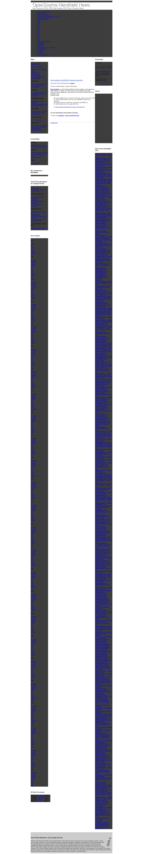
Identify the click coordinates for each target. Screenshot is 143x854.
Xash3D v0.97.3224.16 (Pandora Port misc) (101, 594)
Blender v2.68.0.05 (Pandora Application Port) (103, 591)
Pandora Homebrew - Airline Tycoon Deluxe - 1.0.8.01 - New (103, 476)
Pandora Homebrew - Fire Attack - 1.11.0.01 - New (102, 221)
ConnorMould (41, 797)
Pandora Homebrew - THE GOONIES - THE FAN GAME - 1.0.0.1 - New (102, 253)
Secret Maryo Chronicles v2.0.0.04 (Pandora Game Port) (102, 772)
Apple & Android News (37, 197)
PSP (38, 23)
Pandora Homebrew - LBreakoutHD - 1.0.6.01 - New (103, 355)
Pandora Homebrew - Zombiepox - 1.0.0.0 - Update (103, 173)
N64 (38, 32)
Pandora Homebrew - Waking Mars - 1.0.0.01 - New (103, 294)
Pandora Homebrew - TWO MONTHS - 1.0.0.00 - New (103, 158)
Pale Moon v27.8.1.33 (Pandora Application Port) (102, 643)
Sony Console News (36, 204)
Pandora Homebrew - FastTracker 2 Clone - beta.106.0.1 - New (101, 528)
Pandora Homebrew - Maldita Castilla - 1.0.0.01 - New (103, 398)
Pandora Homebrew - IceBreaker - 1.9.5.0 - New (102, 555)
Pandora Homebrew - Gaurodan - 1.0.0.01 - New (102, 401)
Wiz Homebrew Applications (38, 92)
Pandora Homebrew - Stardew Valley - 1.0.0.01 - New (103, 588)
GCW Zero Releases (36, 120)
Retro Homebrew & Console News (46, 47)
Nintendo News (35, 200)
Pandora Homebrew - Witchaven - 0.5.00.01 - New (103, 496)
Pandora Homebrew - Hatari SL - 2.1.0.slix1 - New (103, 493)
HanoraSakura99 (41, 795)
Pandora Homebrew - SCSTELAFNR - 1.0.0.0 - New (103, 236)
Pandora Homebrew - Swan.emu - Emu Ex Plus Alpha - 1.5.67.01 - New (102, 188)
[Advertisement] (62, 67)
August (33, 243)
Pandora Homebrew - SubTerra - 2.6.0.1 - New (102, 414)
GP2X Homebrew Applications (39, 111)
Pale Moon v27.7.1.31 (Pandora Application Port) (102, 748)
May (32, 248)
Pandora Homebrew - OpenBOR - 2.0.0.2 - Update (103, 784)
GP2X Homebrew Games (37, 112)
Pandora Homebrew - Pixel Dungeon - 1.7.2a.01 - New (102, 520)
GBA (38, 35)
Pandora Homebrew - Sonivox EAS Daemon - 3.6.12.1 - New (103, 179)
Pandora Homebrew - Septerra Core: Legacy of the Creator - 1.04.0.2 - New (103, 436)
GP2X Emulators (35, 114)
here (76, 112)
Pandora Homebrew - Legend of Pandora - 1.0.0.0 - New (103, 432)
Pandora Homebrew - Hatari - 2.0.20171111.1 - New (103, 808)
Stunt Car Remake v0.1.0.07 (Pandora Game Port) (103, 652)
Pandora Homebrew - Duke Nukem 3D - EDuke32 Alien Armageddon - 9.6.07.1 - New (103, 214)
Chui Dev (39, 52)
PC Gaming (40, 50)
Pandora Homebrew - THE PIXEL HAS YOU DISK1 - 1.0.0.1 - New (102, 287)
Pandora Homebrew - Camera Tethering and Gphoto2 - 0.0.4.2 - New (103, 454)
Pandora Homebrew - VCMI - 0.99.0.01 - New (103, 671)
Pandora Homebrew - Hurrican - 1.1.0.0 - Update (102, 763)
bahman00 (40, 799)
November (33, 261)
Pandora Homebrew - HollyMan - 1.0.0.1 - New (102, 417)
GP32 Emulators (35, 87)
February (33, 252)
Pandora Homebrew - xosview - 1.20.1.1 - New (103, 450)
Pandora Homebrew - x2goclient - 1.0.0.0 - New (102, 689)
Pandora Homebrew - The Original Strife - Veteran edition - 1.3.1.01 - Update (102, 665)
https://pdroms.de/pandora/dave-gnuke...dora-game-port (70, 107)
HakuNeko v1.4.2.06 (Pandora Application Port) (103, 741)
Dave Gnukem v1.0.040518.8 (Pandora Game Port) (103, 661)
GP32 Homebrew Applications (39, 84)
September (33, 264)
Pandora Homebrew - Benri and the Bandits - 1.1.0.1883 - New (103, 485)
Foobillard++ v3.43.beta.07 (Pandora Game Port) (102, 658)
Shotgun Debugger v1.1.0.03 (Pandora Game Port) (103, 717)
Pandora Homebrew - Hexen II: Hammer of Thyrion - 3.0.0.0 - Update (103, 489)
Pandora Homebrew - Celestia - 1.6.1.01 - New (103, 674)
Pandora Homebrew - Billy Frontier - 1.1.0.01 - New (102, 191)
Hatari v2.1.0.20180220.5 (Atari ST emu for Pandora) (103, 680)
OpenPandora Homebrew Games (39, 104)
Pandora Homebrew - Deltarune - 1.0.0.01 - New (102, 249)
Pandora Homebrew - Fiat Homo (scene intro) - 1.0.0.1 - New (103, 815)
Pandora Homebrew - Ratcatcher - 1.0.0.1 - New (102, 291)
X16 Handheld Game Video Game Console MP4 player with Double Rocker (102, 532)
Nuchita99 (40, 798)
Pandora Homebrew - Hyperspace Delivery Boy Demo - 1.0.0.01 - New (102, 338)
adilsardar (39, 801)
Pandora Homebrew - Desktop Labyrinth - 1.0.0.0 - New (103, 256)
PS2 (38, 28)
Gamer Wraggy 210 (42, 19)
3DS (38, 29)
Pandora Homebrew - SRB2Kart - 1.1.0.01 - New (102, 390)
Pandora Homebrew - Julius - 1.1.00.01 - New (103, 439)
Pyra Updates (99, 806)
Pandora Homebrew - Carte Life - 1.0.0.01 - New (103, 306)
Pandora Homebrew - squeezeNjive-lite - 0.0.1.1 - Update (102, 617)
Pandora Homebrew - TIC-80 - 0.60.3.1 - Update (103, 760)
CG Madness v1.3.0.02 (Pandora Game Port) (101, 698)
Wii (38, 38)
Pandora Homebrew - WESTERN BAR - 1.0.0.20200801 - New (101, 274)
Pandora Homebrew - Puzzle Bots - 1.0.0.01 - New (103, 577)
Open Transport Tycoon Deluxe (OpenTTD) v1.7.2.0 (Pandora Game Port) (103, 745)
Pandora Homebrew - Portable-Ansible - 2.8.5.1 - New (102, 428)
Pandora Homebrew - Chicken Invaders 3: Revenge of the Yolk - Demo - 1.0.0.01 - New (103, 345)
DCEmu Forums (41, 13)
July (32, 245)
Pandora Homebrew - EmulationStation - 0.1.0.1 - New (102, 584)
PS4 (38, 25)
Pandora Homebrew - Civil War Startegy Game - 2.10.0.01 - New (103, 540)
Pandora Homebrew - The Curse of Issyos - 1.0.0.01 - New (102, 370)
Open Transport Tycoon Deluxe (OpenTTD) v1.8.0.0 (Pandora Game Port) (103, 601)
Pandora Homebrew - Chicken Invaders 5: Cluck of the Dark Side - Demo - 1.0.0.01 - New (103, 309)
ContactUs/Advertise (42, 55)
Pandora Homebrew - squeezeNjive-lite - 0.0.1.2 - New (102, 568)
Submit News (40, 53)
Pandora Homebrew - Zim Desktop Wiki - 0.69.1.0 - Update (102, 424)
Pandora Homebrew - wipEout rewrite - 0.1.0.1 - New (103, 167)
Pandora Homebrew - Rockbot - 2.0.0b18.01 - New (103, 503)
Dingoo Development (36, 130)
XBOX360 (40, 44)
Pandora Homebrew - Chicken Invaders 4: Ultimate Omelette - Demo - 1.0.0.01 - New (103, 321)
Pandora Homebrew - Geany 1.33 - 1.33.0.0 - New (103, 613)
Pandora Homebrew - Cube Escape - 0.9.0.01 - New (103, 790)
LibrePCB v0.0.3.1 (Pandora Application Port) (103, 720)
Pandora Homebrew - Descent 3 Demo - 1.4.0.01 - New (103, 387)
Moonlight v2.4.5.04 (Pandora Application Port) (103, 751)
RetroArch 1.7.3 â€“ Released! (103, 620)
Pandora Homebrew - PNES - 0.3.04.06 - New (103, 457)
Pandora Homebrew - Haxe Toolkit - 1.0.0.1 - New (102, 757)
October (33, 262)
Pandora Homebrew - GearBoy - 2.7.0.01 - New (102, 407)
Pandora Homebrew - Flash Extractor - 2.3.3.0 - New (103, 549)
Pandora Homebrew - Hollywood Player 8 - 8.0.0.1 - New (103, 394)
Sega (38, 20)
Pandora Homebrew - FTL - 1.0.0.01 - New (103, 300)
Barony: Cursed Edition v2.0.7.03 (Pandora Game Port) (102, 702)
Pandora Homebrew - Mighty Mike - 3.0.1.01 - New (103, 194)
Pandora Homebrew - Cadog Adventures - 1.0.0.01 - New (103, 714)
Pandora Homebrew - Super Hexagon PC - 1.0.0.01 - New (103, 297)
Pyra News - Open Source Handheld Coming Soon (102, 823)
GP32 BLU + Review (36, 66)
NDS (38, 31)
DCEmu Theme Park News (44, 17)
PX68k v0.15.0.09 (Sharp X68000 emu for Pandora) (102, 646)
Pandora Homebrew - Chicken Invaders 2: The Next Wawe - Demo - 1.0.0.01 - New (103, 366)
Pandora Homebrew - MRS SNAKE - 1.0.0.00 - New (102, 677)
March (32, 251)
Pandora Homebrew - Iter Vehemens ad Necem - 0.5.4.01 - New (103, 523)
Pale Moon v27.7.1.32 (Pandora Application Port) (102, 734)
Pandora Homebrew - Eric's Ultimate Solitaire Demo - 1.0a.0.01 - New (103, 384)
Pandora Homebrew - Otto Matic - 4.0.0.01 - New (102, 203)
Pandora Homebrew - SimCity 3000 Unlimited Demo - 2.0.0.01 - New (103, 359)
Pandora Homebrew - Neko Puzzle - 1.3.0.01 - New (102, 362)
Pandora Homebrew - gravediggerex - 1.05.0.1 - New (103, 404)
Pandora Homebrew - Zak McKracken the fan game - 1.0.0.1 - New (102, 260)
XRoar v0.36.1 (99, 280)
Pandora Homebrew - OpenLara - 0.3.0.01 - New (102, 536)
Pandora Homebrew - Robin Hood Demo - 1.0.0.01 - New (103, 374)
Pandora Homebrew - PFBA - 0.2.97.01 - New (103, 768)
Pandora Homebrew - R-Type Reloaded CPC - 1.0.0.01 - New (103, 779)
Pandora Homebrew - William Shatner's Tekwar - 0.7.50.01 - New (103, 500)
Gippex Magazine (35, 78)
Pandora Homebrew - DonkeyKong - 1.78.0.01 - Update (102, 232)
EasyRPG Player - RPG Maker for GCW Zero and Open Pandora (102, 827)
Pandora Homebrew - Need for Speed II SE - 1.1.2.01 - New (103, 797)
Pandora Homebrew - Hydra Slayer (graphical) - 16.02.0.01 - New (103, 446)
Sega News (34, 198)
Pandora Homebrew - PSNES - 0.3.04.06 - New (103, 460)
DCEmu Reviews (42, 49)
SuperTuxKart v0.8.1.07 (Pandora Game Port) (102, 640)
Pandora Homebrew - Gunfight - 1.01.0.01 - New (102, 218)
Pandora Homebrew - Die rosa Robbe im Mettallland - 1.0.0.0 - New (103, 283)
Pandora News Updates (101, 803)
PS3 (38, 26)
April (32, 249)
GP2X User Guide (35, 75)
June (32, 246)
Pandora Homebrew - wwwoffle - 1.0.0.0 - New (102, 800)
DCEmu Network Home (43, 11)
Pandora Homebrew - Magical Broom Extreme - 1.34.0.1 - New (103, 480)
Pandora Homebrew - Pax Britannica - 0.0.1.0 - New (102, 561)
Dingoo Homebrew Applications (39, 125)
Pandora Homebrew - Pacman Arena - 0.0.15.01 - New (103, 463)
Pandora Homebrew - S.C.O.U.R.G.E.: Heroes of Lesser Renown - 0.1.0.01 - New (102, 545)
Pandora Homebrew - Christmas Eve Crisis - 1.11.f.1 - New (103, 411)
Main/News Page (35, 64)
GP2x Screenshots (35, 74)
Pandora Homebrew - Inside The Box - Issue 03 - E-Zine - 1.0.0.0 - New (103, 183)
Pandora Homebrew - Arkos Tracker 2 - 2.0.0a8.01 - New (103, 349)
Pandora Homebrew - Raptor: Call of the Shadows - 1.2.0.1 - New (103, 155)
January (33, 253)
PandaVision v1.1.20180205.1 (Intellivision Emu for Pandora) (103, 633)
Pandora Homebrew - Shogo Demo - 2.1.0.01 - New (103, 352)
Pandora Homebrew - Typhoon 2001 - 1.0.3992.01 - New (103, 333)
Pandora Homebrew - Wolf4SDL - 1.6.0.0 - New (102, 754)
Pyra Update (98, 821)
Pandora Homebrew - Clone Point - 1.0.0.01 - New (103, 787)
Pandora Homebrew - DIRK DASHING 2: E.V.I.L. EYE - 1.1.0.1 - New (103, 314)
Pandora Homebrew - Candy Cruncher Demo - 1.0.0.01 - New (103, 329)
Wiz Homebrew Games (37, 94)
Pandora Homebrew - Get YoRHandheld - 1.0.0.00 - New (103, 442)
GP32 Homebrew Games (37, 85)
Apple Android (41, 43)
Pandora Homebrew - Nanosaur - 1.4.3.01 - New (102, 200)
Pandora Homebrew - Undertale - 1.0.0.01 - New (102, 303)
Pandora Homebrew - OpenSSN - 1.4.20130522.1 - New (103, 623)
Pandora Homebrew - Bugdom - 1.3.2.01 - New (103, 197)
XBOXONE (40, 46)
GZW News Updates (101, 804)
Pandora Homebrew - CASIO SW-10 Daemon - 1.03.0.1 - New (103, 210)
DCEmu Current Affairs (43, 14)
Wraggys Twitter (35, 163)
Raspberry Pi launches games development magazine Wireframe (103, 507)
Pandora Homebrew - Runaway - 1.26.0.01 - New (102, 224)
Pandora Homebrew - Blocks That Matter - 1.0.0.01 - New (103, 575)
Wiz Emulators (34, 95)
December (33, 259)
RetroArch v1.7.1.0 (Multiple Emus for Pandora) (103, 637)
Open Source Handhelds (43, 41)
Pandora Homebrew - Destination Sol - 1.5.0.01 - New (102, 512)
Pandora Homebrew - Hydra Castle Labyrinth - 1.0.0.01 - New (103, 794)
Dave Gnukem (54, 89)
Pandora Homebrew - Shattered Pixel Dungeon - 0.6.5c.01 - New (102, 516)
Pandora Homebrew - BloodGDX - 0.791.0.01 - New (103, 610)
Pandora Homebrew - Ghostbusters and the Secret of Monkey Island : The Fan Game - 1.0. (103, 245)
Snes (38, 34)
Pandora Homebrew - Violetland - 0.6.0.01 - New (102, 341)
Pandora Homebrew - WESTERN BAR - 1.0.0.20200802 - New (101, 269)
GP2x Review (34, 72)
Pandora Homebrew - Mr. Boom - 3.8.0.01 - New (102, 811)
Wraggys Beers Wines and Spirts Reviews (48, 16)
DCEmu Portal (34, 188)
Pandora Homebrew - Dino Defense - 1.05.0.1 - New (102, 161)
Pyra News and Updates (102, 818)
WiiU (38, 40)
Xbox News (34, 206)
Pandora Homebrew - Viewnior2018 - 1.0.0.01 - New (103, 695)
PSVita (39, 22)
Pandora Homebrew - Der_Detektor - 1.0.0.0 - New (103, 473)
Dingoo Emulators (35, 128)
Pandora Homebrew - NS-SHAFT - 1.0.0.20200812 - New (102, 265)
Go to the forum (103, 85)
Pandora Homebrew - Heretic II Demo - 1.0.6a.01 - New (103, 380)
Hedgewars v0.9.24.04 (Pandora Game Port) (101, 597)
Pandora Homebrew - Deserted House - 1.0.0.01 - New (102, 228)
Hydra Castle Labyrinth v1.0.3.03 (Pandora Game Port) (102, 724)
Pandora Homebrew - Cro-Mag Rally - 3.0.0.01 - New (102, 206)
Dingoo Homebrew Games (38, 127)
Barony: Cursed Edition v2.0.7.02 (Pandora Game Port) (102, 738)
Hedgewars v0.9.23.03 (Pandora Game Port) (101, 655)
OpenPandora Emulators (37, 105)
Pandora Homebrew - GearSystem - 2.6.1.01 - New (103, 420)
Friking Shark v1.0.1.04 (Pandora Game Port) (101, 649)
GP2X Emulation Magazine (38, 77)
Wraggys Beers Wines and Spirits (39, 146)
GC (38, 37)
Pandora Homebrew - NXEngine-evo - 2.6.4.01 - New (103, 325)
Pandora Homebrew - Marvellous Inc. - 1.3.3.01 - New (102, 467)
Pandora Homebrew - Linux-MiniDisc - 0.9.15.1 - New (103, 564)
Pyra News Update (100, 766)
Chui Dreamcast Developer (38, 228)
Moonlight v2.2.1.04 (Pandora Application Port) (103, 775)
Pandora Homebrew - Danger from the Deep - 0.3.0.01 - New (103, 627)
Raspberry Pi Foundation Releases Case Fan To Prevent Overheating (103, 240)
